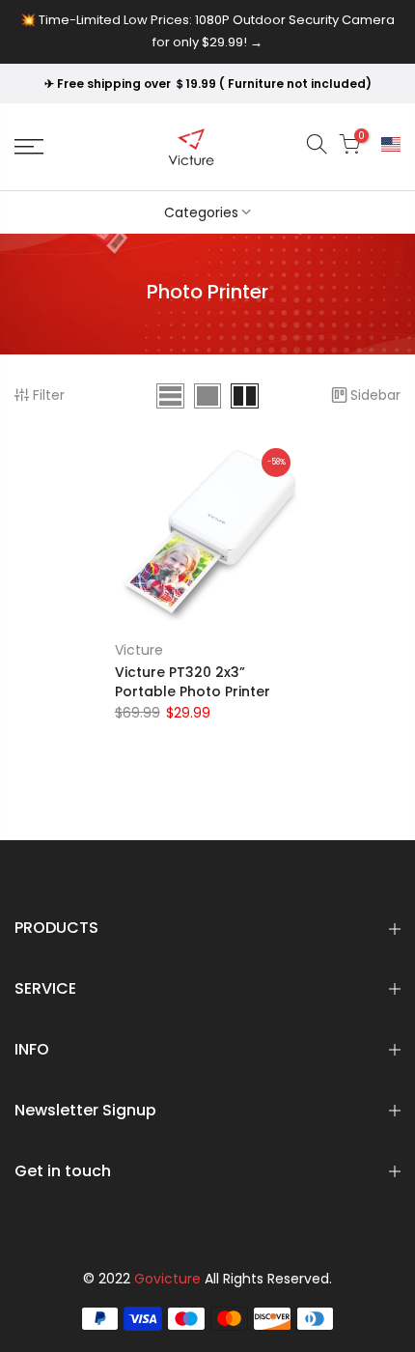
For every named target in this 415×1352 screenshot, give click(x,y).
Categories (201, 212)
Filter (49, 395)
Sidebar (375, 395)
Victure (139, 650)
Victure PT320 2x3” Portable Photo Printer (192, 681)
